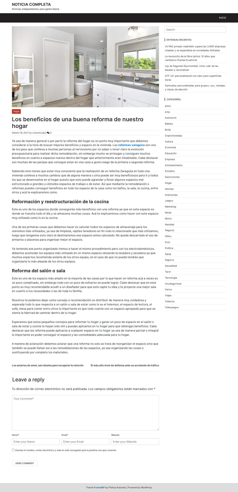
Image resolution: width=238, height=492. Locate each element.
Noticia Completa (31, 4)
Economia (170, 147)
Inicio (222, 17)
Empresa (170, 159)
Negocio (169, 230)
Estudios (170, 171)
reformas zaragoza (131, 145)
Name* (15, 435)
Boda (168, 129)
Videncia (169, 301)
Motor (168, 218)
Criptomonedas (173, 135)
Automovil (170, 117)
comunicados (39, 132)
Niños (168, 236)
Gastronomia (172, 177)
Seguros (169, 259)
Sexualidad (171, 265)
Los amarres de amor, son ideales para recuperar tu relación (47, 365)
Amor (168, 106)
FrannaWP (99, 487)
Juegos (169, 200)
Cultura (169, 141)
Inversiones (171, 194)
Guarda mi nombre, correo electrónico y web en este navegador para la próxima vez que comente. (66, 450)
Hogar (16, 111)
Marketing (170, 206)
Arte (167, 112)
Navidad (169, 224)
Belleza (169, 123)
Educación (170, 153)
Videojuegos (172, 307)
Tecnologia (171, 277)
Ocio (167, 242)
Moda (168, 212)
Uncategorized (173, 283)
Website (115, 435)
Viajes (168, 295)
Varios (168, 289)
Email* (65, 435)
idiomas (169, 189)
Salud (168, 254)
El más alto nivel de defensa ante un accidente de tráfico (125, 365)
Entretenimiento (174, 165)
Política (169, 248)
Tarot (168, 271)
